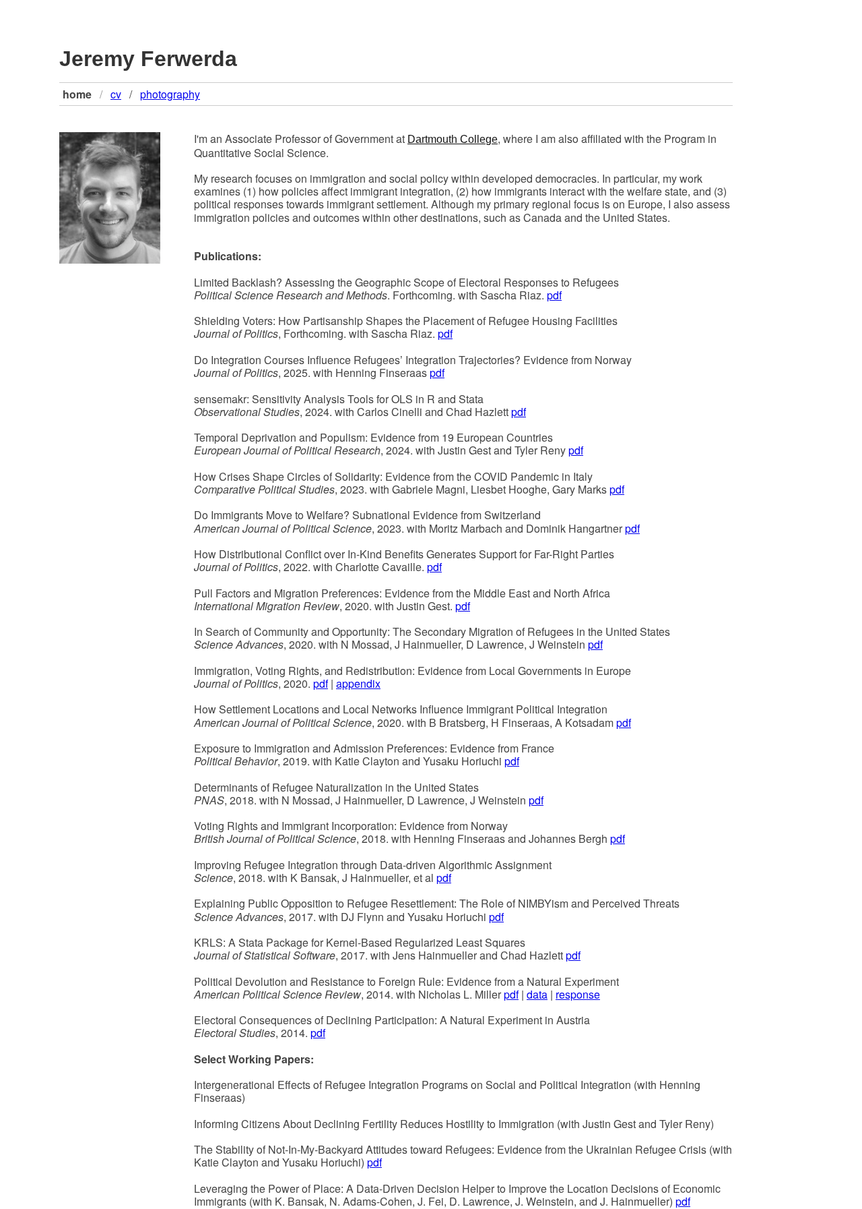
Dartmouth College (452, 139)
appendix (358, 683)
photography (170, 94)
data (537, 994)
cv (115, 94)
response (578, 994)
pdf (554, 295)
